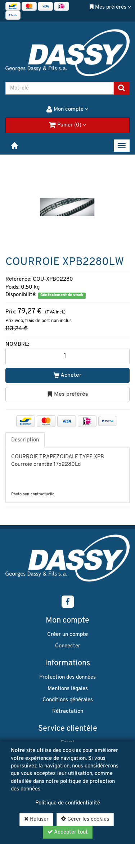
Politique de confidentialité (67, 803)
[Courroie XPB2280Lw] (67, 207)
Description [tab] (25, 440)
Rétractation (67, 711)
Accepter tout (70, 832)
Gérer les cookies (87, 819)
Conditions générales (67, 700)
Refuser (38, 819)
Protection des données (67, 677)
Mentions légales (68, 689)
